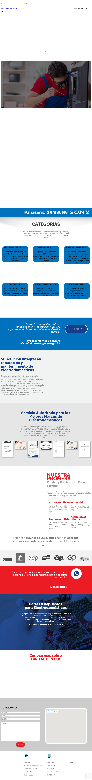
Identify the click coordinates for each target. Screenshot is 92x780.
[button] (46, 203)
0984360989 (7, 3)
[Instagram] (77, 3)
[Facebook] (72, 3)
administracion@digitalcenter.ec (80, 765)
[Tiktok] (82, 3)
